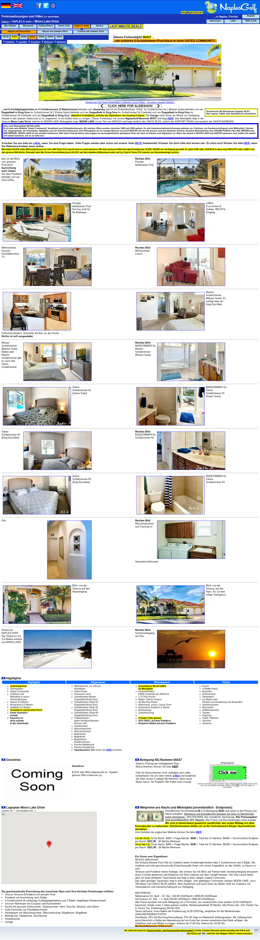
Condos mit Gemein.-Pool (91, 31)
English (251, 16)
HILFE (138, 143)
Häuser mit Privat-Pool (19, 31)
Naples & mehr (81, 26)
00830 (59, 37)
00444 (41, 37)
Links (233, 21)
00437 (32, 37)
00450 (50, 37)
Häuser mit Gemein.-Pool (54, 31)
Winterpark (28, 26)
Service (99, 26)
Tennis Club (64, 26)
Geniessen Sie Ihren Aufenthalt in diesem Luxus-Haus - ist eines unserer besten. (130, 102)
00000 (68, 37)
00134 (6, 37)
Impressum (215, 21)
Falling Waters (46, 26)
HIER (247, 143)
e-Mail (36, 143)
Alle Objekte (10, 26)
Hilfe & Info (251, 21)
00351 (15, 37)
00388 (23, 37)
